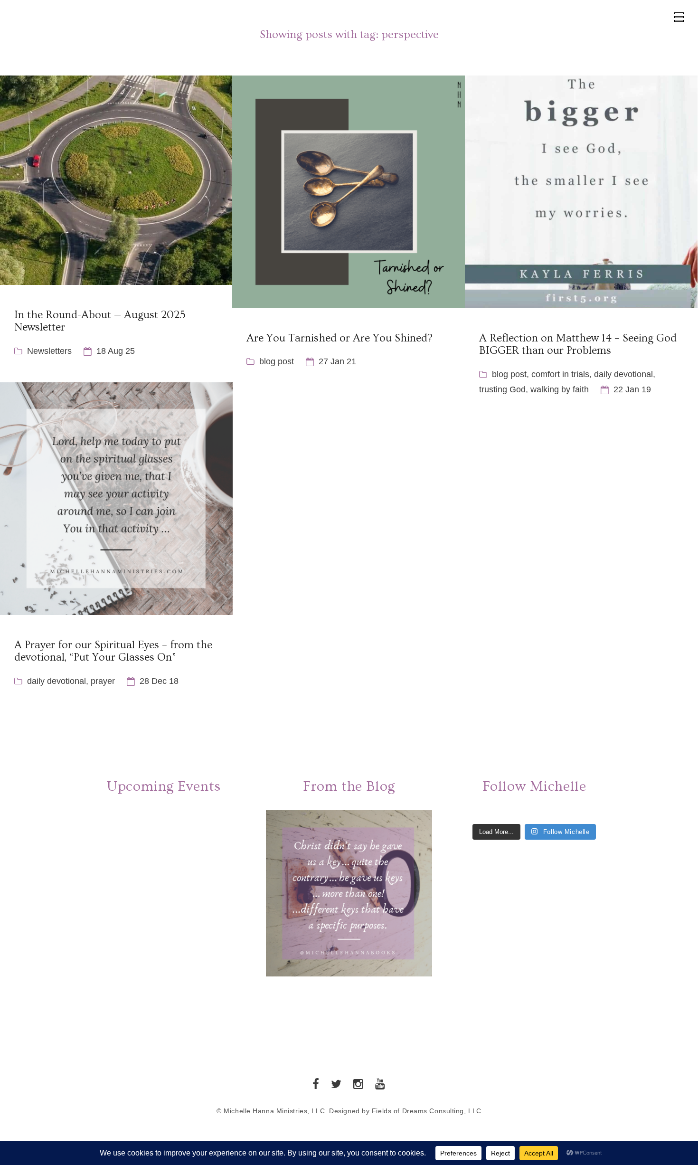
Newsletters (49, 351)
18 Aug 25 (115, 351)
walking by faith (559, 389)
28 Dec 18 (159, 681)
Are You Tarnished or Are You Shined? (339, 338)
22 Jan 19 (632, 389)
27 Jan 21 (337, 361)
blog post (276, 361)
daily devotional (623, 374)
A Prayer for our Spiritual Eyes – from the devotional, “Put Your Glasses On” (113, 651)
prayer (103, 681)
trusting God (502, 389)
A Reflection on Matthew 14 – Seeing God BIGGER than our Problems (578, 344)
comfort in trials (560, 374)
